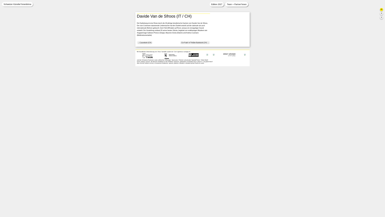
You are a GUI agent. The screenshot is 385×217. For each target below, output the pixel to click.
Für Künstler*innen (219, 83)
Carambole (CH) (145, 43)
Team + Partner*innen (237, 4)
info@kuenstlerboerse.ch (146, 77)
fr (381, 13)
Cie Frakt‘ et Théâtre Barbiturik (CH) (194, 43)
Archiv (215, 80)
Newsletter (217, 94)
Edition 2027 (216, 4)
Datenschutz (217, 90)
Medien (215, 85)
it (381, 17)
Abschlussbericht (219, 88)
